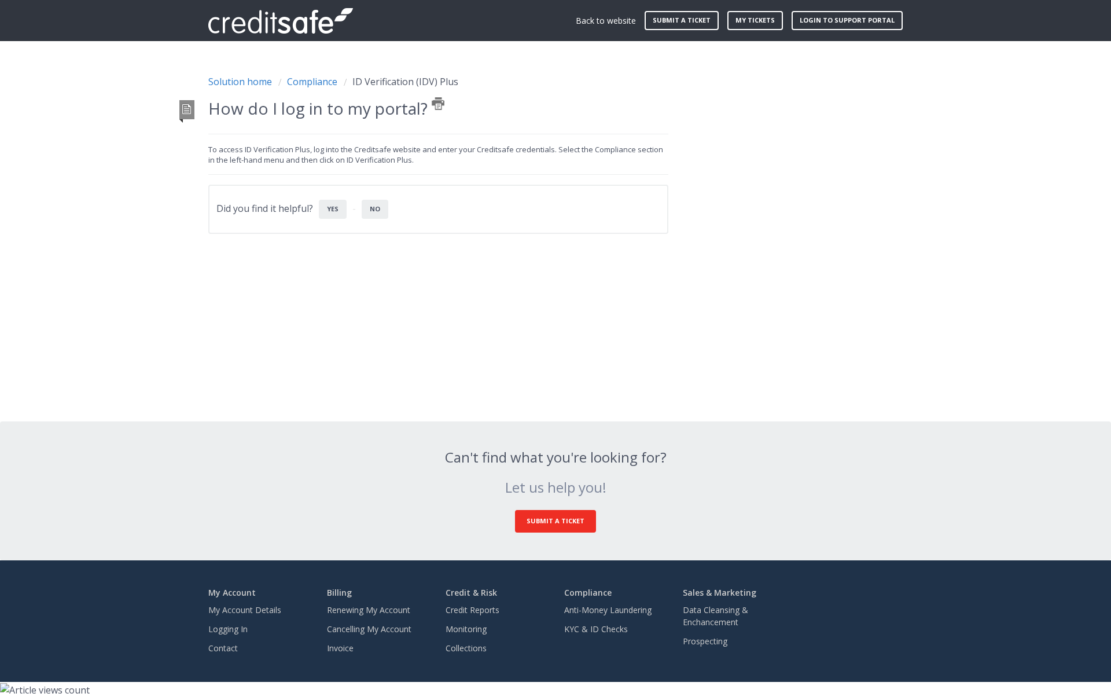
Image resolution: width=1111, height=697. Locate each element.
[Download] (534, 197)
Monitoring (466, 628)
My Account (232, 592)
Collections (466, 648)
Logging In (228, 628)
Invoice (340, 648)
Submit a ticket (682, 20)
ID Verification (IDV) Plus (405, 81)
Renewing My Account (368, 609)
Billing (339, 592)
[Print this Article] (438, 103)
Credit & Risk (471, 592)
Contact (223, 648)
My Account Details (244, 609)
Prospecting (705, 641)
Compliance (312, 81)
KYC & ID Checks (596, 628)
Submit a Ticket (555, 520)
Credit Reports (472, 609)
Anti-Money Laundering (608, 609)
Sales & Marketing (719, 592)
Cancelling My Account (369, 628)
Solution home (241, 81)
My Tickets (755, 20)
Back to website (606, 20)
